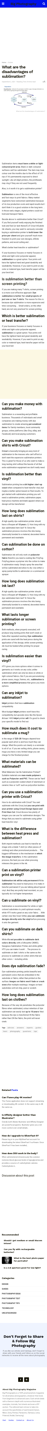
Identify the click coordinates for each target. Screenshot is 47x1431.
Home (4, 62)
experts (30, 1028)
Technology (8, 1308)
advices (11, 1028)
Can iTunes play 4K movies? (17, 1097)
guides (38, 1028)
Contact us (20, 1420)
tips (35, 1031)
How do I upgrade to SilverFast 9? (20, 1135)
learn (5, 1031)
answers (20, 1028)
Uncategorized (9, 1313)
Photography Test (11, 1298)
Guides (10, 62)
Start (4, 1420)
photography (15, 1031)
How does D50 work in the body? (20, 1153)
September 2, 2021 (8, 82)
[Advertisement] (23, 33)
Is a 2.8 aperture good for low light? (22, 1268)
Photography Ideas (11, 1294)
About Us (30, 1420)
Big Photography (23, 3)
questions (27, 1031)
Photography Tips (11, 1303)
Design (5, 1284)
